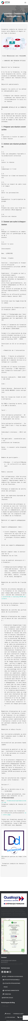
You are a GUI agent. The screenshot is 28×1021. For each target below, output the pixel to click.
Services (8, 1013)
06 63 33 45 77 (4, 962)
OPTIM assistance (10, 1017)
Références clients (18, 1013)
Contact (21, 1017)
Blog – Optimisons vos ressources (13, 976)
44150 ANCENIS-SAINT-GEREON (8, 960)
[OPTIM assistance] (6, 2)
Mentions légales (8, 997)
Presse (6, 987)
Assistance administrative (11, 990)
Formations (7, 994)
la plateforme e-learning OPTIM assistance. (13, 596)
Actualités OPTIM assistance (12, 983)
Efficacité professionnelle (12, 979)
